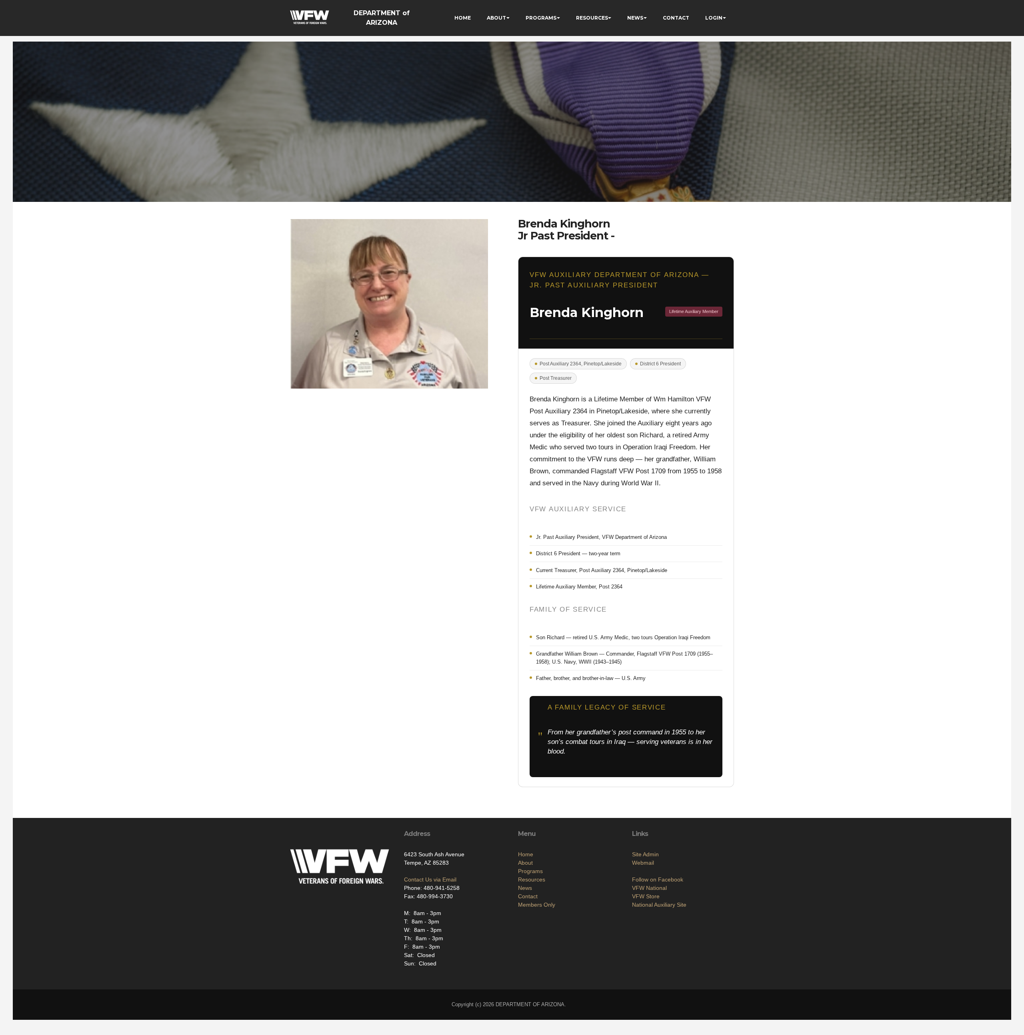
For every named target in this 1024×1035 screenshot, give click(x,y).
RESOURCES (592, 18)
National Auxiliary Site (659, 904)
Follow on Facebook (657, 879)
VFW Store (646, 896)
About (525, 863)
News (525, 888)
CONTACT (676, 18)
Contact (528, 896)
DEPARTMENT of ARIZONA (382, 17)
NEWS (635, 18)
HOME (462, 18)
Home (525, 854)
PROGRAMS (541, 18)
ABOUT (496, 18)
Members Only (536, 904)
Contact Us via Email (430, 879)
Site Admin (645, 854)
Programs (530, 871)
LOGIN (713, 18)
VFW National (649, 888)
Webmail (643, 863)
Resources (531, 879)
